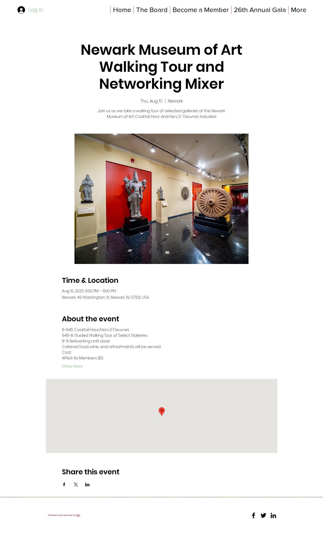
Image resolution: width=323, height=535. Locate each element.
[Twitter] (263, 515)
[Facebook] (253, 515)
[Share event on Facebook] (64, 484)
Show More (72, 366)
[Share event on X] (76, 484)
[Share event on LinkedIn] (87, 484)
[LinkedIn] (273, 515)
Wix (78, 515)
